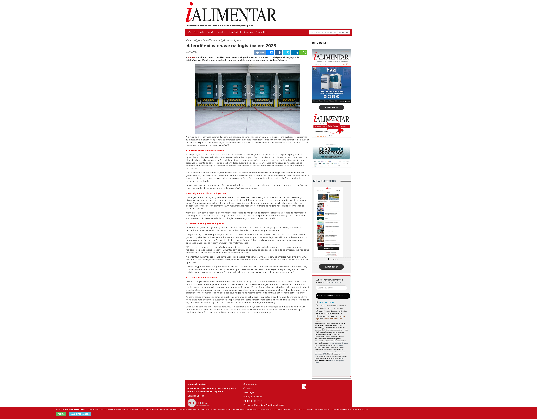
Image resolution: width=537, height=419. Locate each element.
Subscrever (331, 107)
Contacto (247, 388)
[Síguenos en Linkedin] (304, 387)
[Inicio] (189, 32)
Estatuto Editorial (195, 396)
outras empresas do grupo (339, 343)
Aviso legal (248, 392)
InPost (192, 57)
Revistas (247, 32)
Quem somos (250, 384)
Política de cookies (252, 401)
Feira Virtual (235, 32)
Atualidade (199, 32)
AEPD (342, 358)
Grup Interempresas (76, 409)
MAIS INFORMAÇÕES (80, 414)
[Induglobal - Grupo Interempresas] (198, 402)
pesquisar (343, 32)
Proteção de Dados (252, 396)
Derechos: (340, 345)
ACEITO (61, 414)
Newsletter (261, 32)
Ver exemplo (334, 282)
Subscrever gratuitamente (333, 296)
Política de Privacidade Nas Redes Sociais (263, 405)
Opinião (210, 32)
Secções (221, 32)
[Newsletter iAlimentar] (331, 222)
